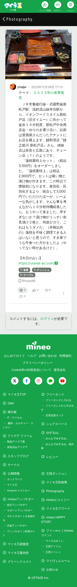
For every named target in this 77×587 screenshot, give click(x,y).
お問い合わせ (48, 355)
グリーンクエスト (20, 561)
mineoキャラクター (18, 490)
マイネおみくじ (55, 540)
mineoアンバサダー (21, 499)
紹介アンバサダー (17, 504)
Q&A (11, 403)
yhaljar (22, 87)
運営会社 (60, 370)
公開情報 (14, 473)
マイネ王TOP (17, 394)
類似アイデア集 (16, 441)
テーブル (28, 275)
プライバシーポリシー (38, 362)
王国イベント (53, 552)
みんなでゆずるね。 (57, 438)
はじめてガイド (14, 355)
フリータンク (55, 394)
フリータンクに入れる (58, 400)
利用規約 (65, 355)
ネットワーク (14, 479)
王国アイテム (53, 546)
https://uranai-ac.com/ (37, 263)
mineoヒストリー (58, 499)
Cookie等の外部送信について (31, 370)
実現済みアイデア (17, 447)
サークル (14, 464)
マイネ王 (12, 484)
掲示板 (12, 412)
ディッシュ (43, 269)
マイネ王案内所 (18, 553)
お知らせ (52, 569)
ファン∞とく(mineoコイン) (57, 533)
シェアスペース (56, 424)
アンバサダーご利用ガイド (19, 533)
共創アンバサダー (17, 525)
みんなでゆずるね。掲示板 (57, 446)
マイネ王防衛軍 (56, 482)
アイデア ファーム (20, 436)
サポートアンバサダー (20, 510)
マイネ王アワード (58, 508)
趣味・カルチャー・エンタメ (18, 425)
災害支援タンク (55, 415)
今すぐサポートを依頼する (19, 518)
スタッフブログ (18, 456)
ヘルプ (31, 355)
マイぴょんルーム (58, 560)
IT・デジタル (14, 417)
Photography (55, 491)
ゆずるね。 (53, 432)
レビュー (52, 457)
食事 (25, 269)
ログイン (47, 318)
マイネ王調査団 (18, 544)
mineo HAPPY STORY (53, 519)
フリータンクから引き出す (57, 407)
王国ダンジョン (56, 473)
